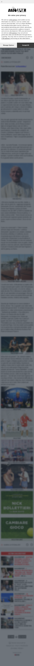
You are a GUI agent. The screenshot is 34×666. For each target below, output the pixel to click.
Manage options (8, 45)
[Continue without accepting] (1, 1)
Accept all (25, 45)
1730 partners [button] (13, 20)
